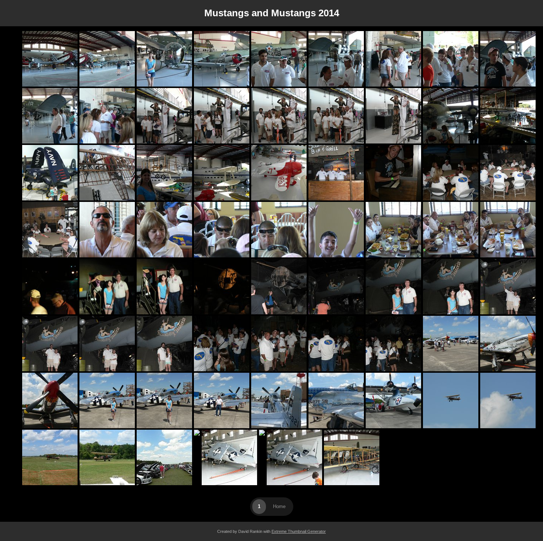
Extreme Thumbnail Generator (299, 531)
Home (279, 506)
